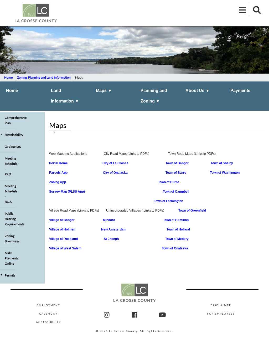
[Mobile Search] (255, 10)
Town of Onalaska (175, 248)
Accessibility (48, 322)
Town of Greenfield (192, 210)
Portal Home (58, 163)
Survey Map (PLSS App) (67, 191)
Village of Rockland (64, 239)
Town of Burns (168, 182)
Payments (240, 90)
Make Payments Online (10, 258)
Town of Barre (175, 173)
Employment (48, 305)
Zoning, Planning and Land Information (44, 77)
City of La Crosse (115, 163)
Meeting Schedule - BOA (10, 194)
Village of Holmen (62, 229)
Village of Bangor (62, 220)
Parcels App (59, 173)
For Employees (221, 313)
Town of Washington (225, 173)
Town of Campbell (176, 191)
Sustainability (7, 135)
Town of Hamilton (176, 220)
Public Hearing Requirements (10, 219)
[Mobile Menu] (242, 10)
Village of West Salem (65, 248)
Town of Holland (178, 229)
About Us (197, 90)
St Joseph (111, 239)
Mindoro (109, 220)
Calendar (48, 313)
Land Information (64, 95)
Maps (103, 90)
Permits (7, 275)
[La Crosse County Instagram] (106, 315)
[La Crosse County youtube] (162, 315)
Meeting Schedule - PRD (10, 166)
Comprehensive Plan (10, 120)
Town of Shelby (222, 163)
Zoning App (57, 182)
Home (8, 77)
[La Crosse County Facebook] (134, 315)
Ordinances (10, 146)
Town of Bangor (177, 163)
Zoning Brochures (10, 238)
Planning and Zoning (154, 95)
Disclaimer (220, 305)
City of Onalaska (115, 173)
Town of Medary (177, 239)
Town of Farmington (168, 201)
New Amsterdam (113, 229)
